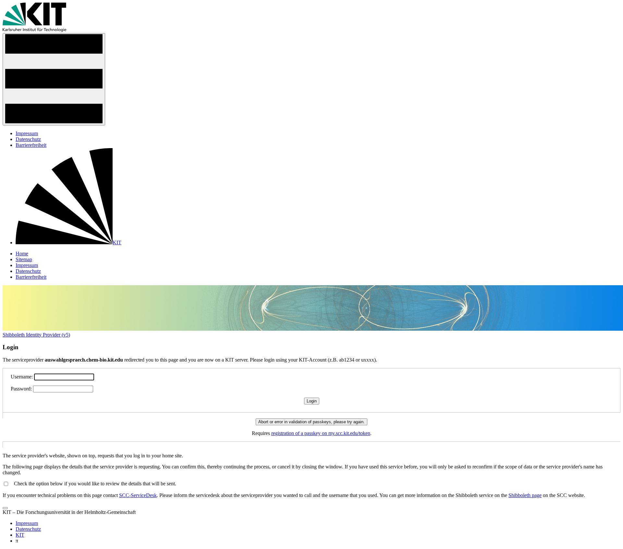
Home (22, 253)
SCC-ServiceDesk (138, 495)
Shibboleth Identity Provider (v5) (36, 335)
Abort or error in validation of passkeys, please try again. (311, 421)
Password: (21, 388)
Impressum (27, 133)
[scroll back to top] (5, 508)
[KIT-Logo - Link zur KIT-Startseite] (34, 30)
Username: (22, 376)
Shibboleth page (525, 495)
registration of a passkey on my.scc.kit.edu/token (320, 433)
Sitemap (24, 259)
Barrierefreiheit (31, 145)
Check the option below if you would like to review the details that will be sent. (95, 483)
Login (312, 401)
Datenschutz (28, 139)
